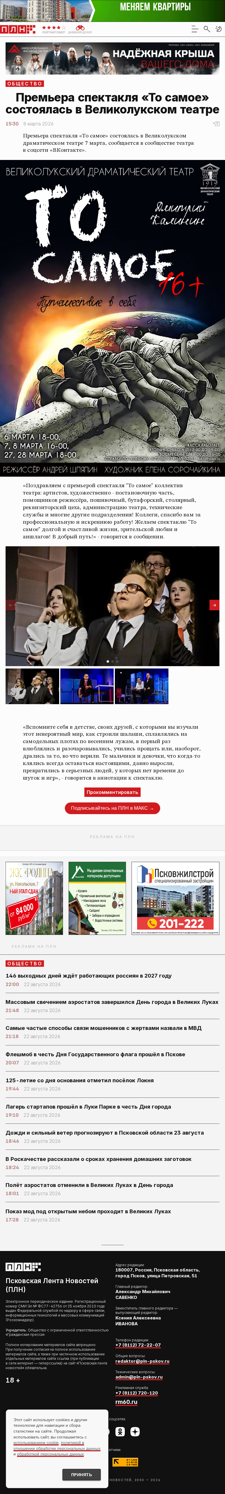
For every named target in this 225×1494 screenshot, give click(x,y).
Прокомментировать (112, 792)
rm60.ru (126, 1401)
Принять (81, 1474)
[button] (218, 29)
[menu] (195, 29)
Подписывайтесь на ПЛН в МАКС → (112, 807)
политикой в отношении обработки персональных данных (56, 1445)
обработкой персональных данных (50, 1454)
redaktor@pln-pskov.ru (142, 1361)
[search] (207, 29)
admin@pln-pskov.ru (139, 1377)
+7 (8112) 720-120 (136, 1393)
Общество (25, 84)
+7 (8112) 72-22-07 (138, 1345)
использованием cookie (36, 1442)
